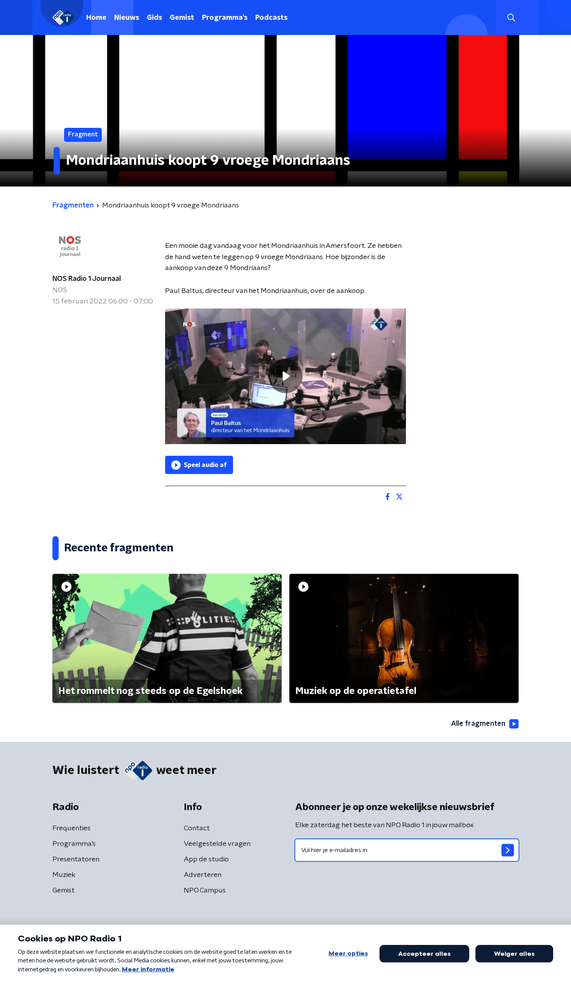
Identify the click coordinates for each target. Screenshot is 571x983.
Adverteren (202, 874)
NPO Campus (205, 890)
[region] (285, 376)
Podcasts (271, 17)
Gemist (182, 17)
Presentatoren (75, 859)
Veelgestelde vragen (217, 843)
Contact (197, 828)
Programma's (224, 17)
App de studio (206, 859)
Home (96, 17)
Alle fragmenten (478, 723)
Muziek (63, 874)
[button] (511, 17)
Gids (154, 17)
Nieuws (126, 17)
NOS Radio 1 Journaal (86, 278)
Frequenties (71, 828)
